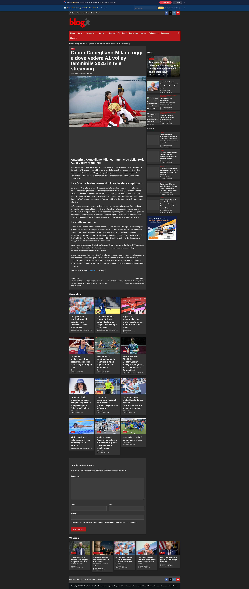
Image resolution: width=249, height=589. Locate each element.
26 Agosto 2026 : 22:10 (77, 412)
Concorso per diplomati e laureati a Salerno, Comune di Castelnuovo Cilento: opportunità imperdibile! (168, 204)
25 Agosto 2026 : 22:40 (103, 452)
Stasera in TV (114, 33)
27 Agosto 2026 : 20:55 (167, 178)
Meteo (72, 38)
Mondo (162, 552)
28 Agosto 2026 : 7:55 (167, 123)
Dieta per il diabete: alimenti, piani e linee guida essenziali (167, 117)
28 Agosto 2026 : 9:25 (167, 92)
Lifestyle (90, 33)
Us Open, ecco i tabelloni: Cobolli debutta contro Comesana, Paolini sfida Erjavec (79, 321)
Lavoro (143, 33)
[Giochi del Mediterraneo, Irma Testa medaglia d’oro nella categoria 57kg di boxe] (81, 345)
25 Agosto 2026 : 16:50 (129, 444)
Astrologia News (98, 552)
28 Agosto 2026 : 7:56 (167, 109)
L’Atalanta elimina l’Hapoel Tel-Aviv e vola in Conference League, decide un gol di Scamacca (107, 321)
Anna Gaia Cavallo (99, 568)
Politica (162, 79)
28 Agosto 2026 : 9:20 (167, 565)
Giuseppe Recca (166, 90)
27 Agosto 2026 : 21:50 (129, 332)
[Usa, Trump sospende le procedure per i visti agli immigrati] (169, 548)
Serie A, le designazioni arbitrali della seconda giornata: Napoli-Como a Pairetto (107, 402)
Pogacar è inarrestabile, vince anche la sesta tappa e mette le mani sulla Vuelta (133, 321)
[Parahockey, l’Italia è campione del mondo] (133, 426)
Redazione (86, 13)
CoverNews (165, 586)
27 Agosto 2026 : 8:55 (167, 212)
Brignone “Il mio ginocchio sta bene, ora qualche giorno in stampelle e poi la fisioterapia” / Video (81, 402)
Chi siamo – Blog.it (74, 13)
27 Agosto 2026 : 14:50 (167, 194)
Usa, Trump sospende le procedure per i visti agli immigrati (168, 560)
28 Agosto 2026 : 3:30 (112, 330)
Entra (160, 8)
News (80, 33)
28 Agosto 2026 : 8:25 (167, 147)
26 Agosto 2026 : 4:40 (86, 448)
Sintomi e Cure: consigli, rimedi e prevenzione (168, 96)
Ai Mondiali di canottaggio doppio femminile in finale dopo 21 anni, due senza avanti (106, 361)
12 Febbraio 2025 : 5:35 (86, 73)
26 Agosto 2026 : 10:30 (129, 412)
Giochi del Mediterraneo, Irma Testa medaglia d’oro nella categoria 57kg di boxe (81, 361)
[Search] (178, 33)
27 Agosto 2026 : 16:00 (77, 371)
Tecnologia (133, 33)
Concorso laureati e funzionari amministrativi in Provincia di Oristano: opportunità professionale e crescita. (169, 139)
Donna (101, 33)
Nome (73, 504)
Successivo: (126, 280)
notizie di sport (92, 270)
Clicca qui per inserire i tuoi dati (173, 7)
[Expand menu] (83, 33)
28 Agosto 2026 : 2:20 (167, 162)
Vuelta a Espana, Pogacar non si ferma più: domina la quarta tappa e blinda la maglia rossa (107, 442)
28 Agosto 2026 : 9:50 (163, 75)
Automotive (153, 33)
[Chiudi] (184, 2)
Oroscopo (165, 33)
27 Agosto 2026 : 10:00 (103, 371)
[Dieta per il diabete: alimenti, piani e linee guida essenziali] (153, 118)
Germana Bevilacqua (167, 107)
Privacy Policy (95, 13)
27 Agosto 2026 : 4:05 (138, 372)
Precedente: (89, 282)
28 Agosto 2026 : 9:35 (86, 330)
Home (72, 33)
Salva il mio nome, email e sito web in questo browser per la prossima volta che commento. (105, 522)
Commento (75, 476)
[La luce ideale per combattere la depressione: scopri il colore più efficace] (153, 102)
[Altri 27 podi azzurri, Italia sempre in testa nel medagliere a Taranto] (81, 426)
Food (124, 33)
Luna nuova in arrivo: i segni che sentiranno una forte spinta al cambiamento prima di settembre (101, 562)
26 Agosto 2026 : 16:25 (103, 412)
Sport (72, 48)
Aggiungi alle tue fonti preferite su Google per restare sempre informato (91, 2)
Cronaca (151, 59)
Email (111, 504)
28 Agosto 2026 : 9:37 (100, 570)
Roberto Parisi (75, 330)
